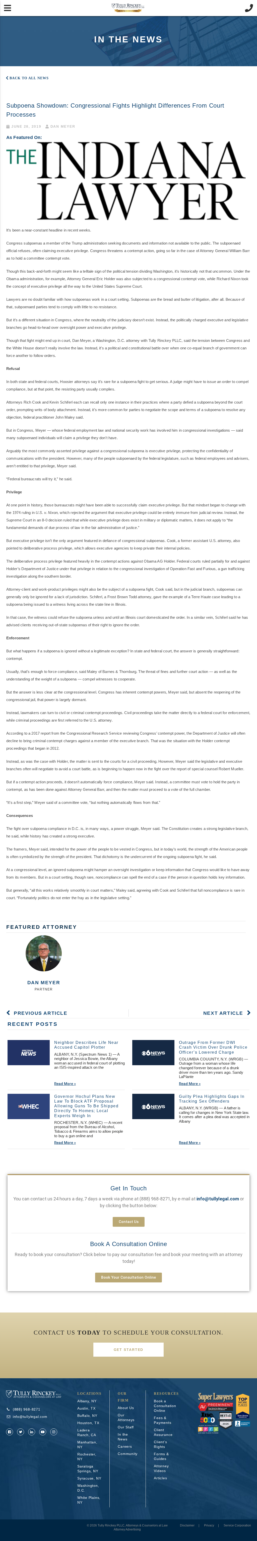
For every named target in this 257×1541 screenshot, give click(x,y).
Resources (166, 1394)
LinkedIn (31, 1431)
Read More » (65, 1084)
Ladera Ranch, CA (86, 1432)
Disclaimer (187, 1525)
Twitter (20, 1431)
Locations (89, 1394)
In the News (123, 1436)
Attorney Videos (161, 1468)
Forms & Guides (161, 1456)
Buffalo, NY (87, 1416)
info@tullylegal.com (30, 1417)
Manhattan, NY (87, 1444)
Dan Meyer (43, 982)
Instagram (53, 1431)
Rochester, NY (86, 1456)
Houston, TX (88, 1423)
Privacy (209, 1525)
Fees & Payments (162, 1420)
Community (128, 1454)
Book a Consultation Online (128, 1244)
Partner (44, 989)
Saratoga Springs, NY (87, 1468)
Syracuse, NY (89, 1478)
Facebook (9, 1431)
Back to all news (29, 78)
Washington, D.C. (88, 1488)
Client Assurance (163, 1432)
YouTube (42, 1431)
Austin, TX (86, 1408)
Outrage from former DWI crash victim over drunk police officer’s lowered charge (213, 1047)
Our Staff (126, 1427)
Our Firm (123, 1397)
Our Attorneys (126, 1417)
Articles (160, 1478)
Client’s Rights (160, 1444)
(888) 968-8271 (155, 1198)
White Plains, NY (88, 1500)
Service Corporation (237, 1525)
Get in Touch (128, 1188)
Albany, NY (87, 1401)
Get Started (129, 1350)
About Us (126, 1408)
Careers (125, 1446)
